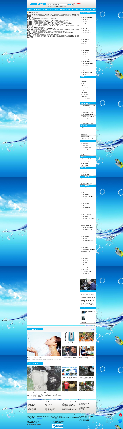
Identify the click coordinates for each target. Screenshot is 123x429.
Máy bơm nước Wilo (85, 273)
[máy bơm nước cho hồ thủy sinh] (83, 322)
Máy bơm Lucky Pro (84, 278)
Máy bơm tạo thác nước (90, 311)
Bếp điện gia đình (84, 163)
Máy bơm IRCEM (84, 238)
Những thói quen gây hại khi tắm (34, 357)
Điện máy (77, 9)
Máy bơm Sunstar (84, 258)
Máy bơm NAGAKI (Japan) (86, 220)
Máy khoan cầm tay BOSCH (86, 145)
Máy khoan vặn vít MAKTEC (86, 149)
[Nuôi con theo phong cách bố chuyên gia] (69, 346)
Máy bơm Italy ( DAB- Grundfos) (87, 63)
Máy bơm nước (38, 9)
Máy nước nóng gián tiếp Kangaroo (88, 123)
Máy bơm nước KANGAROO (86, 245)
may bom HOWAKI (84, 231)
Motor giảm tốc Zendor (85, 90)
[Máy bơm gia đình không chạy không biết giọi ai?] (86, 366)
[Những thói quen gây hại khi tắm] (44, 332)
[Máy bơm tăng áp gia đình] (83, 317)
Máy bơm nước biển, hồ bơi (86, 61)
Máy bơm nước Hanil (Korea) (86, 229)
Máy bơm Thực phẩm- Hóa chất (87, 72)
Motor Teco (83, 83)
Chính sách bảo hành (84, 417)
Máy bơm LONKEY (84, 247)
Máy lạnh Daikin (84, 172)
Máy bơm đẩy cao (84, 23)
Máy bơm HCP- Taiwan (85, 275)
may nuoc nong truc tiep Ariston (60, 6)
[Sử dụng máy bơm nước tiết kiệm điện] (69, 366)
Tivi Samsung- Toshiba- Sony (86, 158)
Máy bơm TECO (84, 187)
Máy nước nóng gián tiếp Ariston (87, 112)
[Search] (70, 4)
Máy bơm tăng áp (31, 401)
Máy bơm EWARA (84, 256)
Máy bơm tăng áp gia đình (90, 317)
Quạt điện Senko (84, 129)
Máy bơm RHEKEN (84, 269)
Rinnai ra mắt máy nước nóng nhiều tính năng (86, 358)
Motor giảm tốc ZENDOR (85, 98)
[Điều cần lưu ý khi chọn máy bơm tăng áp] (44, 366)
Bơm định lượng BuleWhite (86, 225)
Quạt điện (62, 9)
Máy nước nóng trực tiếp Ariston (87, 110)
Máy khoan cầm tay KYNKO (86, 143)
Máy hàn (82, 154)
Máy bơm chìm (31, 403)
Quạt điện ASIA (84, 132)
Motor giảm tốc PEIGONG (50, 408)
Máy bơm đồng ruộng (85, 50)
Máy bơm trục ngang (85, 19)
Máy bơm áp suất (84, 48)
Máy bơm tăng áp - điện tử (86, 15)
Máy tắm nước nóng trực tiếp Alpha (87, 116)
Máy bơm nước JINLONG (86, 234)
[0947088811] (120, 415)
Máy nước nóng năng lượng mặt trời (88, 114)
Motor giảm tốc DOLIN (85, 87)
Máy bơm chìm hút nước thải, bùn (87, 17)
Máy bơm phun (84, 21)
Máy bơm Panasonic (85, 34)
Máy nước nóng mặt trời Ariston (68, 406)
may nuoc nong (51, 6)
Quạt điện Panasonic (85, 127)
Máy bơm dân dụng (84, 26)
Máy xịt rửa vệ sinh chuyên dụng (87, 271)
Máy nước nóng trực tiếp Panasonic (88, 105)
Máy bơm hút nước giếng (86, 32)
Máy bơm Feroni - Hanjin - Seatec (87, 218)
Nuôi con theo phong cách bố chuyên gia (70, 358)
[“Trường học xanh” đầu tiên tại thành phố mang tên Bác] (86, 332)
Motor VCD (83, 101)
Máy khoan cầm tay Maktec (86, 147)
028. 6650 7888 (40, 418)
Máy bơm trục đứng (84, 52)
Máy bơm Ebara (84, 205)
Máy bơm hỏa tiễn (84, 37)
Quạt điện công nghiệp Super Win (87, 138)
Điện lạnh (82, 9)
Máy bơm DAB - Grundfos (86, 214)
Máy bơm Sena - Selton (85, 207)
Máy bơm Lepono (84, 209)
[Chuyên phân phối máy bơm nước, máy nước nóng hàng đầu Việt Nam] (37, 4)
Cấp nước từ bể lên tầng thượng (87, 300)
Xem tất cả (92, 329)
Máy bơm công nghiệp (85, 30)
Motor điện (55, 9)
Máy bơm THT (83, 192)
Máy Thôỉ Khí (83, 54)
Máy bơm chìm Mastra (85, 203)
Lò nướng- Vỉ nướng (85, 161)
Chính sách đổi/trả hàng (84, 420)
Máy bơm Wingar (84, 262)
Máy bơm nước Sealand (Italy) (87, 227)
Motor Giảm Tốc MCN (85, 94)
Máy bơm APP (83, 198)
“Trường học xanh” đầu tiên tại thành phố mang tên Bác (86, 343)
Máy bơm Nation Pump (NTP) (86, 190)
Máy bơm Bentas (84, 201)
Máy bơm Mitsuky (84, 223)
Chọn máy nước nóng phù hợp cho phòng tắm (70, 343)
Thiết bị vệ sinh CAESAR (85, 251)
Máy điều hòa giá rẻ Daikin (86, 264)
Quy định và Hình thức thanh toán (86, 416)
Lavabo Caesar (84, 181)
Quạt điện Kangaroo (85, 136)
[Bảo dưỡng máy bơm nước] (69, 381)
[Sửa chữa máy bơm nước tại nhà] (86, 381)
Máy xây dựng (69, 9)
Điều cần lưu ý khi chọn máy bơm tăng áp (36, 392)
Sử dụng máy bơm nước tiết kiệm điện (70, 378)
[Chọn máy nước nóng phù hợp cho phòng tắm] (69, 332)
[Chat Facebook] (120, 420)
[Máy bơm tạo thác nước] (83, 311)
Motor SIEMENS (84, 81)
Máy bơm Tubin (84, 41)
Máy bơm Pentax (84, 212)
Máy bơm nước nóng (85, 59)
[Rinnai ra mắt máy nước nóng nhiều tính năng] (86, 346)
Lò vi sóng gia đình (84, 165)
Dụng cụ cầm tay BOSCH (86, 242)
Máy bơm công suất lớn (85, 67)
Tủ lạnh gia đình (84, 169)
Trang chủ (30, 9)
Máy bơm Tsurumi (84, 260)
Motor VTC (83, 85)
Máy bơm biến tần (84, 74)
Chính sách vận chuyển (84, 419)
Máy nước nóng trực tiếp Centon (87, 107)
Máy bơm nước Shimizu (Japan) (87, 240)
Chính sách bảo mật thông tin (85, 422)
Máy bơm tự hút (84, 28)
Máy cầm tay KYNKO (85, 253)
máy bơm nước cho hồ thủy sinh (91, 322)
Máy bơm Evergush (84, 65)
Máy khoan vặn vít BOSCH (86, 152)
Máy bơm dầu (83, 56)
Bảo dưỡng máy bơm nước (70, 391)
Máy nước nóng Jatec (85, 118)
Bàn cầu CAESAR (84, 178)
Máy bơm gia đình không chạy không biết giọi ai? (86, 378)
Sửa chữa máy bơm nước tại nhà (87, 391)
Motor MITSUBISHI (48, 404)
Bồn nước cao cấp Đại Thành (86, 183)
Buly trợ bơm (83, 43)
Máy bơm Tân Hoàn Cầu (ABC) (87, 196)
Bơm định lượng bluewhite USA (87, 70)
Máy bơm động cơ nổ (85, 39)
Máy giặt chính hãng (85, 174)
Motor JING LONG (84, 96)
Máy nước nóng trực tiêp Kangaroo (87, 121)
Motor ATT (83, 79)
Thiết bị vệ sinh (91, 9)
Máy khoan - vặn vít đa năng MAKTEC (88, 249)
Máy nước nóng (47, 9)
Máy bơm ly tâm (84, 45)
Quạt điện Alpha (84, 134)
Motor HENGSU (84, 92)
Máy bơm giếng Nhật (85, 236)
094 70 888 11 (34, 418)
